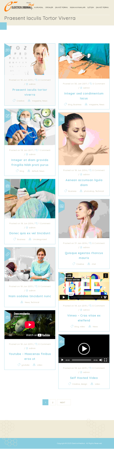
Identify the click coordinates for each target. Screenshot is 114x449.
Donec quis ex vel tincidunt (29, 233)
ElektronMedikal (78, 443)
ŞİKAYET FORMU (61, 7)
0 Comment (44, 80)
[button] (84, 349)
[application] (83, 349)
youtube (25, 365)
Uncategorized (40, 239)
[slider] (81, 360)
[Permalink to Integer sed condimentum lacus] (83, 77)
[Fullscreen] (105, 360)
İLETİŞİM (90, 7)
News (44, 101)
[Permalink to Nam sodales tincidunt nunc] (29, 280)
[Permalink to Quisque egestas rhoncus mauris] (83, 237)
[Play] (62, 360)
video (82, 326)
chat (94, 264)
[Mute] (100, 360)
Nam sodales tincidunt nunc (30, 296)
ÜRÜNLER (49, 7)
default (35, 171)
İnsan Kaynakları (77, 7)
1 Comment (44, 150)
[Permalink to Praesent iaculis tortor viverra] (29, 73)
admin (32, 84)
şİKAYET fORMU (102, 7)
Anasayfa (28, 7)
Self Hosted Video (84, 378)
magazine (36, 101)
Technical (99, 191)
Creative (20, 101)
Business (77, 104)
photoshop (89, 191)
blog (70, 104)
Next (62, 402)
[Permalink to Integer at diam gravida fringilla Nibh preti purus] (29, 144)
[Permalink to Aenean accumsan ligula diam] (83, 164)
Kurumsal (38, 7)
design (84, 384)
